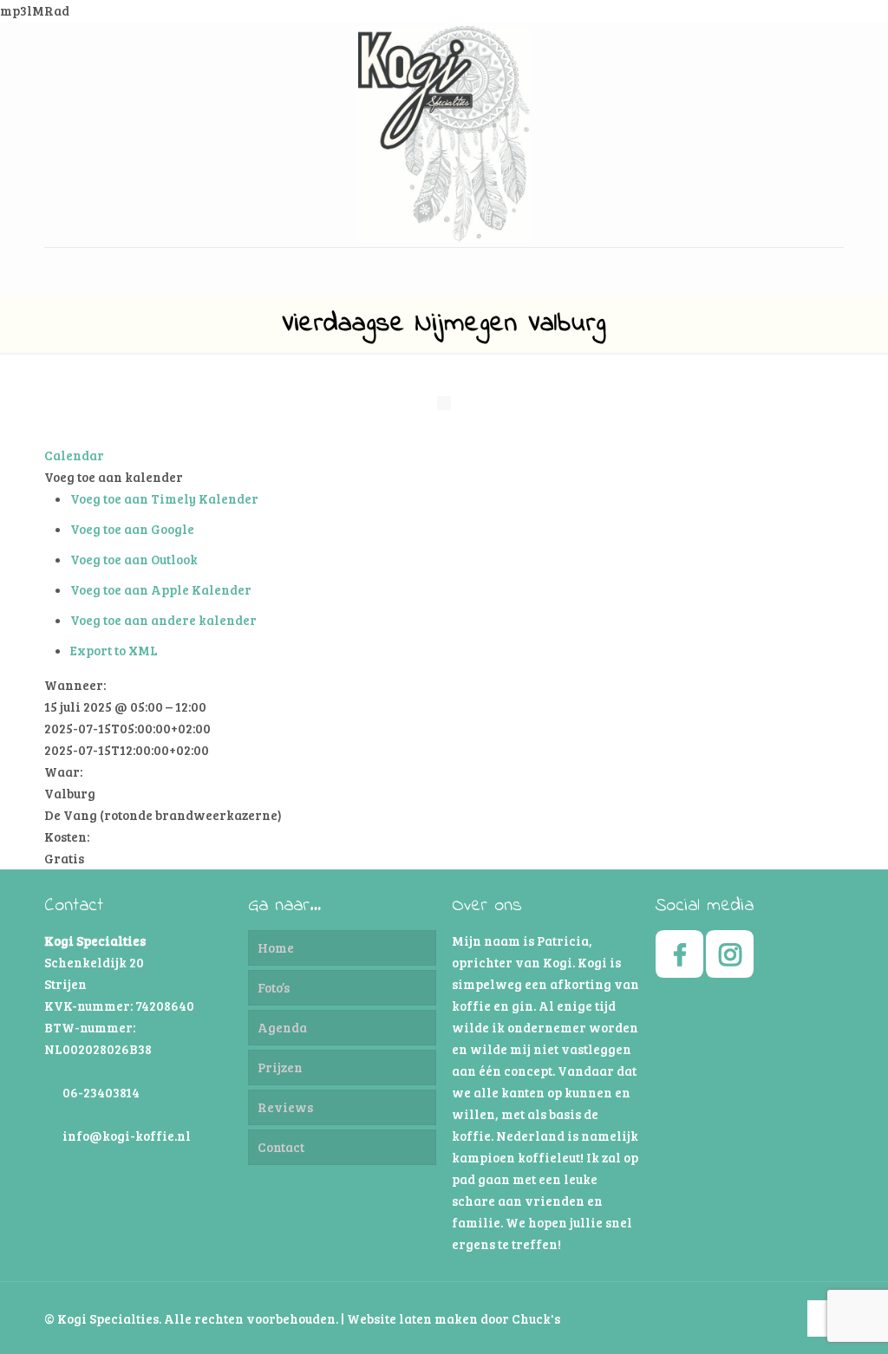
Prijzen (280, 1067)
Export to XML (114, 650)
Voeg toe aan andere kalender (163, 619)
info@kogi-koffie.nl (126, 1135)
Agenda (282, 1027)
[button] (113, 476)
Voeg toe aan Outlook (134, 559)
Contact (281, 1146)
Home (276, 947)
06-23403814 (101, 1092)
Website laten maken (412, 1318)
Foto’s (274, 987)
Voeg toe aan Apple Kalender (160, 589)
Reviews (285, 1107)
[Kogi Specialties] (444, 134)
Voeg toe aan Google (132, 528)
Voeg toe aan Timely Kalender (164, 498)
